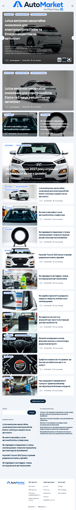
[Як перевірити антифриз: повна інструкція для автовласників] (19, 279)
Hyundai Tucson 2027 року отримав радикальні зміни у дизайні (18, 456)
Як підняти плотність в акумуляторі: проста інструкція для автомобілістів (56, 432)
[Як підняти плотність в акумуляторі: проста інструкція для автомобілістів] (19, 322)
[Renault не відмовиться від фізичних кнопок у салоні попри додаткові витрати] (19, 343)
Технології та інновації (39, 73)
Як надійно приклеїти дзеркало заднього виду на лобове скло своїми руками (56, 428)
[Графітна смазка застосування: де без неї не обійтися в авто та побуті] (19, 364)
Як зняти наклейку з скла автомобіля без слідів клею (15, 439)
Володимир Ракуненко (47, 431)
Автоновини (9, 73)
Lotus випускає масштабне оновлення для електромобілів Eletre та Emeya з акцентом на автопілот (17, 428)
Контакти (31, 507)
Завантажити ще (38, 401)
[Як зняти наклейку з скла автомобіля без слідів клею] (38, 38)
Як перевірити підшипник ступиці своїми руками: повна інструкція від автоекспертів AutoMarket (19, 448)
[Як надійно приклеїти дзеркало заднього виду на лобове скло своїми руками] (19, 300)
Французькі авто (10, 338)
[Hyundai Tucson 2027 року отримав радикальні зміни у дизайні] (38, 163)
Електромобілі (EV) (22, 73)
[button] (3, 6)
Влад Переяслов (45, 427)
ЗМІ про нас (41, 507)
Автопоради (9, 14)
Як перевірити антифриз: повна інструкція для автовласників (17, 464)
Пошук (4, 409)
